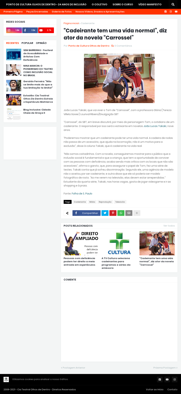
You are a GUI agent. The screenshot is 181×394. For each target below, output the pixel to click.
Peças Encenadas (37, 11)
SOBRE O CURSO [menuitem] (123, 4)
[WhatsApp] (120, 213)
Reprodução (105, 201)
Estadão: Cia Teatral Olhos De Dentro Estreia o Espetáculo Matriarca (38, 99)
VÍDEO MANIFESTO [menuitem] (150, 4)
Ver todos (169, 225)
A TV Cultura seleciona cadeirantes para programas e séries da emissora (116, 263)
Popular (27, 43)
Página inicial (71, 23)
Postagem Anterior (74, 367)
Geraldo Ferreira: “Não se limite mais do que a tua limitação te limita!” (38, 84)
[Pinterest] (112, 213)
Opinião (41, 43)
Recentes (12, 43)
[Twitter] (105, 213)
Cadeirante (88, 23)
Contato (172, 389)
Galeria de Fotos (62, 11)
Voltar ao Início (155, 389)
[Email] (128, 213)
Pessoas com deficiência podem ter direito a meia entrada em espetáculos (79, 261)
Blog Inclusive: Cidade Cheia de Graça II (37, 111)
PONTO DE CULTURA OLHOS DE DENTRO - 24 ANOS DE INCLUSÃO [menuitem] (46, 4)
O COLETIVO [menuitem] (99, 4)
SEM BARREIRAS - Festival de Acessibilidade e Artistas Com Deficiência (38, 55)
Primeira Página (13, 11)
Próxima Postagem (164, 367)
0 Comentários (123, 45)
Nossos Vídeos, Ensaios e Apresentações (99, 11)
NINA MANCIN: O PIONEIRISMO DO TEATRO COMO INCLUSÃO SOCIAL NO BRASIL (38, 70)
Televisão (120, 201)
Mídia (92, 201)
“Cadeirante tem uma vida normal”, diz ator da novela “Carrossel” (156, 261)
